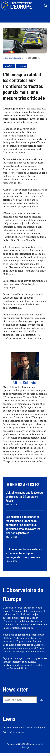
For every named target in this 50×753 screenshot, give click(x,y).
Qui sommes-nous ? (13, 727)
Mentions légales (36, 727)
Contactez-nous (19, 732)
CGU (5, 732)
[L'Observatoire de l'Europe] (17, 5)
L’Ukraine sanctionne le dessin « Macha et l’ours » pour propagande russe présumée (24, 553)
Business (22, 66)
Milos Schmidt (33, 57)
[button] (45, 5)
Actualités (8, 66)
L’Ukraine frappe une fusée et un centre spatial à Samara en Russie (25, 496)
